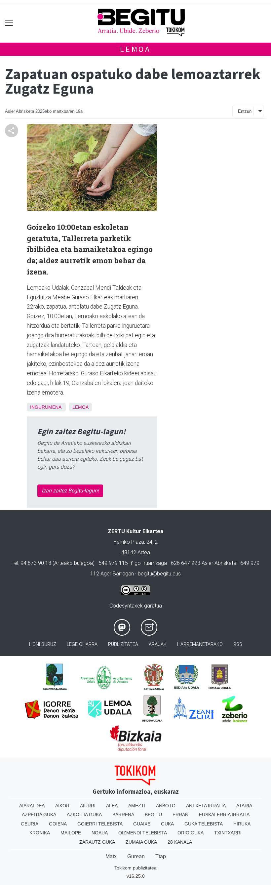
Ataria (244, 805)
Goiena (58, 823)
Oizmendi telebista (142, 832)
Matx (111, 856)
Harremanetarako (200, 644)
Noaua (100, 832)
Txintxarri (228, 832)
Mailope (70, 832)
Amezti (136, 805)
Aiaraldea (32, 805)
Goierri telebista (100, 823)
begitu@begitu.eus (159, 573)
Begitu (153, 814)
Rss (237, 644)
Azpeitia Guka (39, 814)
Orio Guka (190, 832)
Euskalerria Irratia (224, 814)
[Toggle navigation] (9, 22)
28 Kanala (180, 842)
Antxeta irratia (206, 805)
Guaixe (141, 823)
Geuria (29, 823)
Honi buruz (42, 644)
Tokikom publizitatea (135, 867)
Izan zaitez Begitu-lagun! (70, 490)
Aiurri (88, 805)
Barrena (123, 814)
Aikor (62, 805)
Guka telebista (203, 823)
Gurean (136, 856)
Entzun (245, 111)
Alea (112, 805)
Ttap (160, 856)
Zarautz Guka (97, 842)
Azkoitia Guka (84, 814)
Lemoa (135, 49)
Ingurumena (45, 407)
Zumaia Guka (141, 842)
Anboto (165, 805)
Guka (167, 823)
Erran (180, 814)
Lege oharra (82, 644)
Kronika (39, 832)
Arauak (158, 644)
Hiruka (242, 823)
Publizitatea (123, 644)
